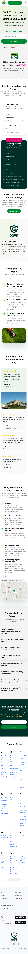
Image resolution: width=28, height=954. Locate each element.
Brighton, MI (13, 774)
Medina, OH (13, 865)
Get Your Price (13, 211)
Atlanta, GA (4, 776)
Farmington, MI (23, 802)
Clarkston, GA (22, 765)
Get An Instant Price (15, 3)
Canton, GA (23, 755)
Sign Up (3, 917)
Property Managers (7, 905)
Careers (17, 902)
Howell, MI (13, 844)
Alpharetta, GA (4, 765)
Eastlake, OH (12, 798)
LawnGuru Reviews (6, 909)
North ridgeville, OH (22, 858)
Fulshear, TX (23, 825)
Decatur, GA (4, 808)
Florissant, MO (23, 813)
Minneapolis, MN (13, 870)
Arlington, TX (4, 773)
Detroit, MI (4, 810)
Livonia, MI (4, 867)
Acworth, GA (3, 756)
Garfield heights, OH (4, 836)
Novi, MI (22, 866)
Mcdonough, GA (13, 861)
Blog (2, 902)
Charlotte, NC (22, 759)
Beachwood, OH (13, 760)
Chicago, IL (23, 762)
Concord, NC (22, 773)
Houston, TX (13, 840)
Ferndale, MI (23, 810)
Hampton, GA (13, 836)
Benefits (3, 920)
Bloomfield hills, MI (13, 765)
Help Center (18, 898)
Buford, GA (13, 777)
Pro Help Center (6, 923)
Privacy (9, 948)
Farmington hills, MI (23, 807)
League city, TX (4, 861)
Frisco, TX (22, 823)
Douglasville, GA (4, 814)
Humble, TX (13, 846)
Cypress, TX (23, 787)
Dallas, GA (4, 798)
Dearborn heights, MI (4, 805)
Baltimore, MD (13, 756)
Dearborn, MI (4, 801)
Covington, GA (23, 780)
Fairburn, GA (22, 798)
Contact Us (18, 895)
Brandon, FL (13, 772)
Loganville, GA (4, 870)
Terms (4, 948)
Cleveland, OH (22, 769)
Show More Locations (14, 880)
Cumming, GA (22, 784)
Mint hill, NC (13, 873)
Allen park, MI (4, 760)
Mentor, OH (13, 867)
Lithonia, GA (4, 865)
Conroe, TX (23, 777)
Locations (4, 898)
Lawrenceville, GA (4, 857)
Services (3, 895)
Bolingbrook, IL (13, 769)
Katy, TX (22, 836)
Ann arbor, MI (4, 769)
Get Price (13, 41)
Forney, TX (23, 816)
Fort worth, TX (23, 820)
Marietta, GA (13, 857)
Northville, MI (23, 863)
